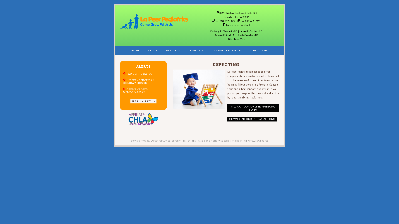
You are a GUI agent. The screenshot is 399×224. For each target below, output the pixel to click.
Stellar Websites (258, 141)
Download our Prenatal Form (252, 119)
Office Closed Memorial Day (135, 91)
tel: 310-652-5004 (225, 20)
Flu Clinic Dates (139, 73)
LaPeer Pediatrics (154, 21)
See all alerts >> (143, 101)
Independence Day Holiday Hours (138, 81)
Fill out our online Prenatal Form (253, 108)
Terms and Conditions (204, 141)
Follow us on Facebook (238, 24)
